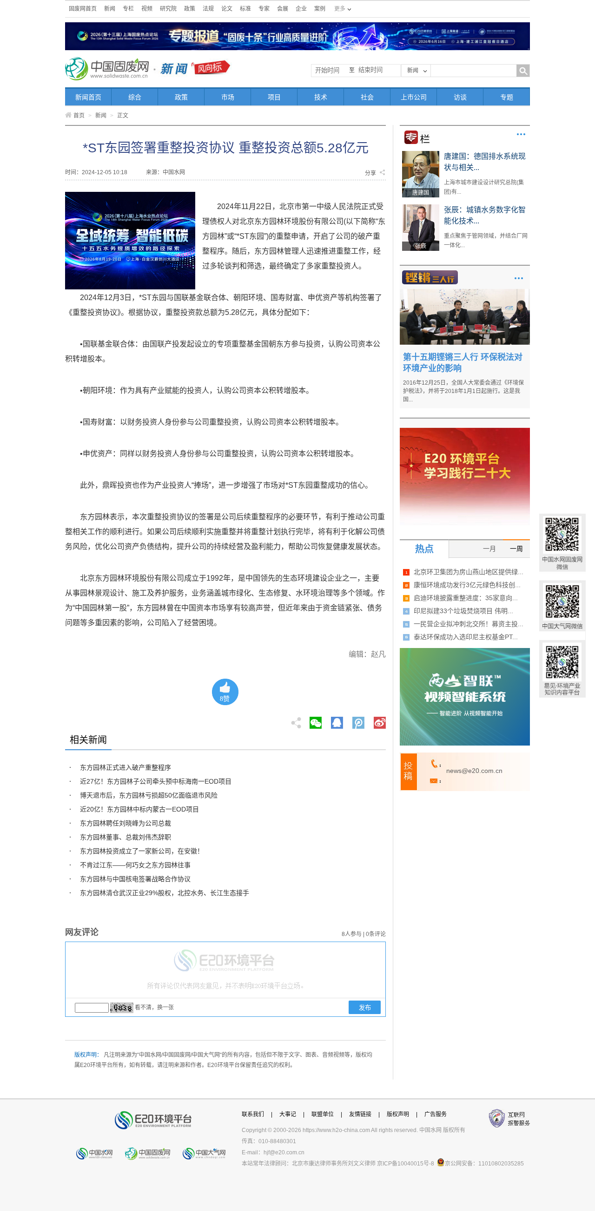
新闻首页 (88, 97)
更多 (521, 134)
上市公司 (414, 97)
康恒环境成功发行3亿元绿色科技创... (467, 585)
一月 (489, 548)
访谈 (460, 97)
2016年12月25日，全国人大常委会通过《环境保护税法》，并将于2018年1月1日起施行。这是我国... (463, 391)
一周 (516, 548)
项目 (274, 97)
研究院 (168, 9)
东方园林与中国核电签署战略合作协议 (135, 879)
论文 (226, 9)
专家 (264, 9)
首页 (79, 115)
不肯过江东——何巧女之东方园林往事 (135, 865)
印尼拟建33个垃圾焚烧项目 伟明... (463, 611)
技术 (320, 97)
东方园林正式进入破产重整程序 (125, 767)
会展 (282, 9)
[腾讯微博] (359, 720)
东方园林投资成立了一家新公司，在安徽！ (142, 851)
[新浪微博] (380, 720)
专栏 (128, 9)
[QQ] (337, 720)
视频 (146, 9)
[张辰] (420, 207)
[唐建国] (420, 154)
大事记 (287, 1114)
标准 (245, 9)
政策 (189, 9)
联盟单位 (322, 1114)
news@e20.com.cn (474, 770)
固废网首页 (83, 9)
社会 (367, 97)
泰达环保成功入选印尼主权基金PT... (466, 637)
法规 (208, 9)
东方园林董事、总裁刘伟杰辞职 (125, 837)
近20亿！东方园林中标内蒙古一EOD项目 (139, 809)
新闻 (109, 9)
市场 (227, 97)
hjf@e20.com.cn (284, 1152)
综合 (134, 97)
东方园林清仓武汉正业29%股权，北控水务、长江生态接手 (164, 893)
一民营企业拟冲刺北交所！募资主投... (468, 624)
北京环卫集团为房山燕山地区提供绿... (468, 572)
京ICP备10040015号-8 (405, 1163)
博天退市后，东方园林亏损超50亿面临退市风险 (149, 795)
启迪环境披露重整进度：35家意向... (466, 598)
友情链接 (360, 1114)
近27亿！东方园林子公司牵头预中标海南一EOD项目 (155, 781)
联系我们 (253, 1114)
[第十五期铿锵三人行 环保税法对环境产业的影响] (465, 292)
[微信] (316, 720)
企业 (301, 9)
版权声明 (398, 1114)
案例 (319, 9)
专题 (506, 97)
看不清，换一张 (154, 1007)
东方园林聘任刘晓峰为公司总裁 (125, 823)
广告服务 (435, 1114)
